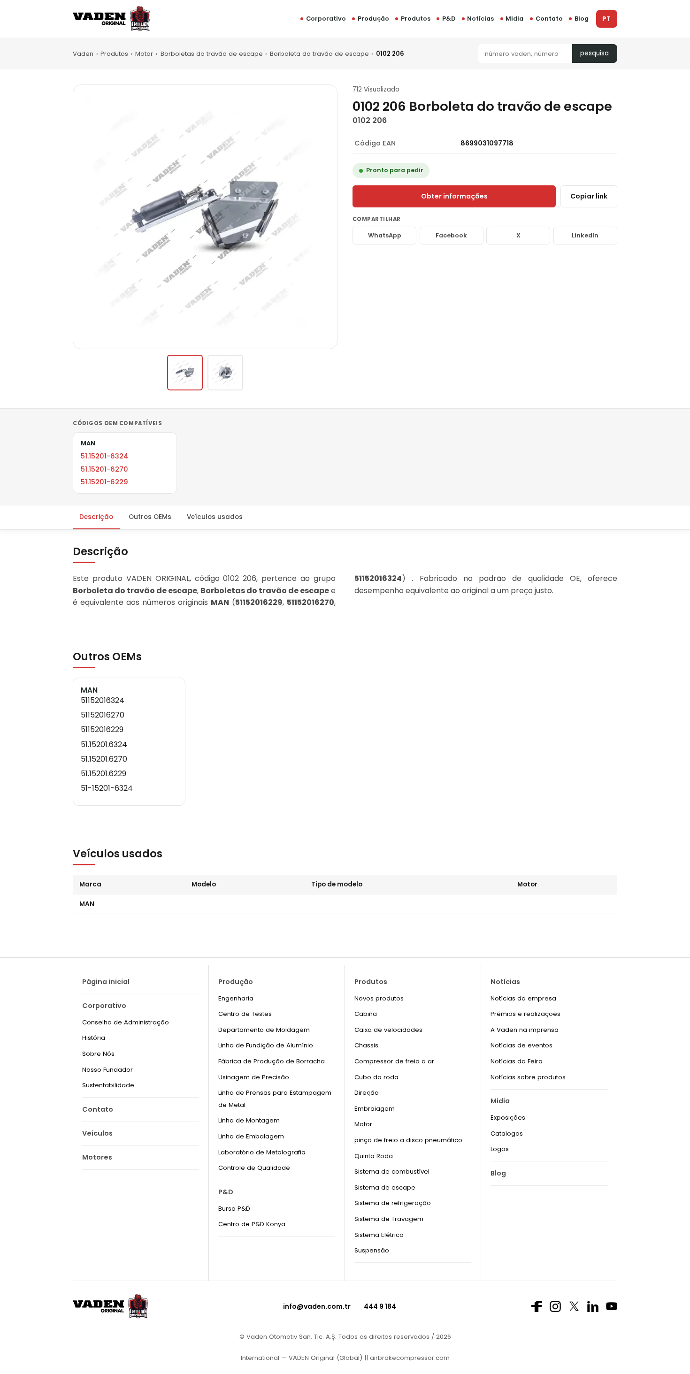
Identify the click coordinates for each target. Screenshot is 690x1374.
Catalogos (507, 1133)
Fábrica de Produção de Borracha (271, 1061)
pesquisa (594, 53)
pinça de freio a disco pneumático (408, 1140)
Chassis (366, 1045)
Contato (549, 19)
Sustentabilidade (108, 1085)
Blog (582, 19)
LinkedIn (585, 235)
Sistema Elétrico (379, 1234)
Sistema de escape (384, 1187)
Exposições (508, 1117)
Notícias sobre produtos (528, 1077)
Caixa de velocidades (388, 1029)
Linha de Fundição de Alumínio (265, 1045)
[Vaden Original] (111, 18)
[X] (574, 1306)
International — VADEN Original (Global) (301, 1357)
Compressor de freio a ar (394, 1061)
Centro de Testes (245, 1013)
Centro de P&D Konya (251, 1224)
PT (606, 19)
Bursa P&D (234, 1208)
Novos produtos (379, 998)
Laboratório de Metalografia (262, 1152)
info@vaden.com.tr (317, 1306)
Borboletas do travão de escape (212, 53)
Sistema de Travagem (388, 1218)
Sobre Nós (98, 1053)
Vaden (83, 53)
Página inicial (106, 981)
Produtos (415, 19)
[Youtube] (611, 1306)
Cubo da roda (376, 1077)
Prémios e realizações (525, 1013)
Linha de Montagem (249, 1120)
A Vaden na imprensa (525, 1029)
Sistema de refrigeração (392, 1202)
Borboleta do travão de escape (319, 53)
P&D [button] (448, 19)
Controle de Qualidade (254, 1167)
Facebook (451, 235)
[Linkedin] (592, 1306)
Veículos (97, 1133)
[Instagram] (555, 1306)
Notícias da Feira (517, 1061)
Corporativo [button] (326, 19)
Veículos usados (215, 516)
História (93, 1037)
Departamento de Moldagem (264, 1029)
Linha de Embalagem (251, 1136)
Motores (97, 1157)
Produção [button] (373, 19)
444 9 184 (380, 1306)
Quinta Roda (373, 1156)
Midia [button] (514, 19)
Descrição (96, 516)
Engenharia (235, 998)
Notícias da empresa (523, 998)
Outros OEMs (150, 516)
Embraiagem (374, 1108)
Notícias (480, 19)
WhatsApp (384, 235)
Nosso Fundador (107, 1069)
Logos (500, 1149)
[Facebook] (536, 1306)
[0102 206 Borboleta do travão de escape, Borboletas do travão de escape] (185, 372)
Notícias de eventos (521, 1045)
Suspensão (371, 1250)
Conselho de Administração (125, 1022)
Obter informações (454, 196)
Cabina (365, 1013)
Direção (366, 1092)
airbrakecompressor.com (409, 1357)
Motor (144, 53)
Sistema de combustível (391, 1171)
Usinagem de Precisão (253, 1077)
